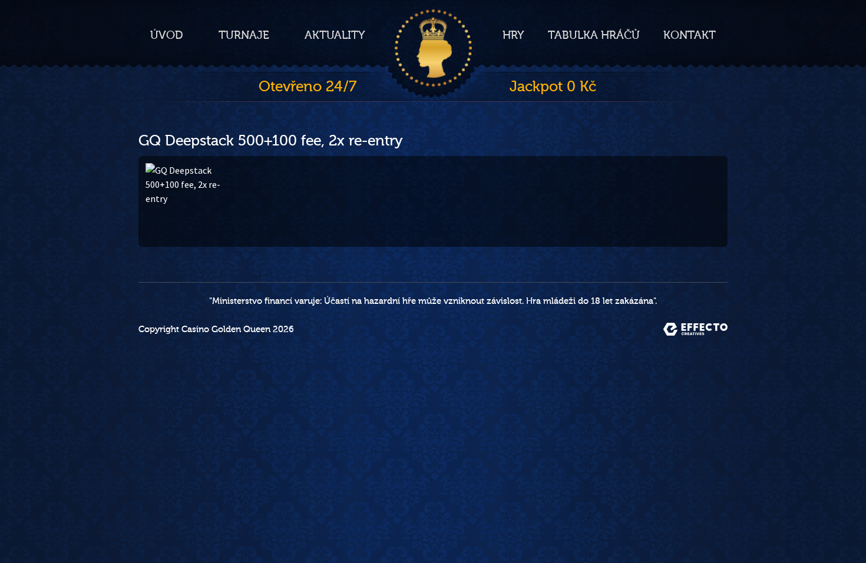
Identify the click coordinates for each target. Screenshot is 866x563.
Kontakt (689, 35)
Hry (513, 35)
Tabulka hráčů (594, 35)
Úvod (166, 35)
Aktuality (335, 35)
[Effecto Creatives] (695, 329)
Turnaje (244, 35)
